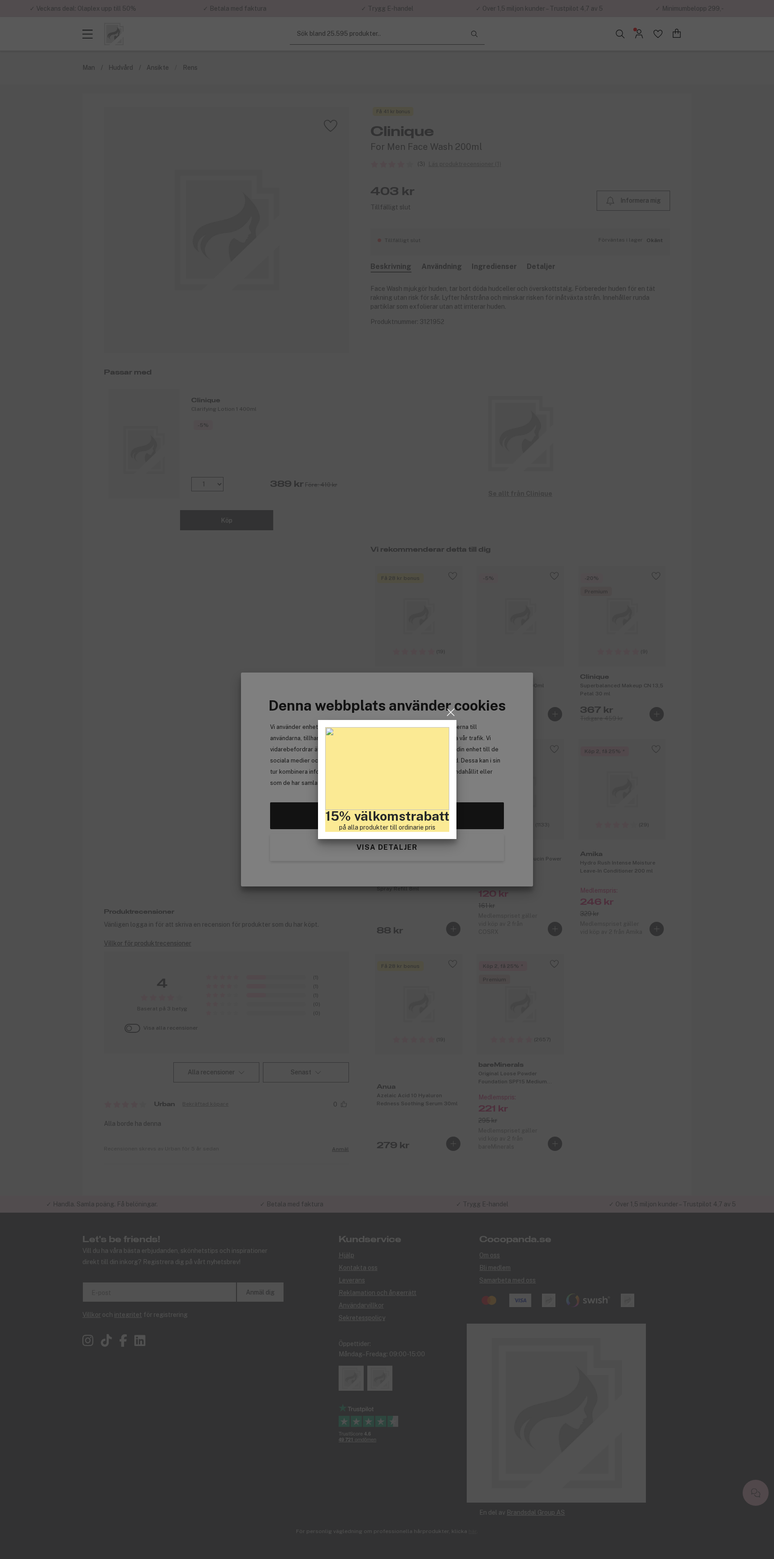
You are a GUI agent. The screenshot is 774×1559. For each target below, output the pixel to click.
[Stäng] (450, 712)
